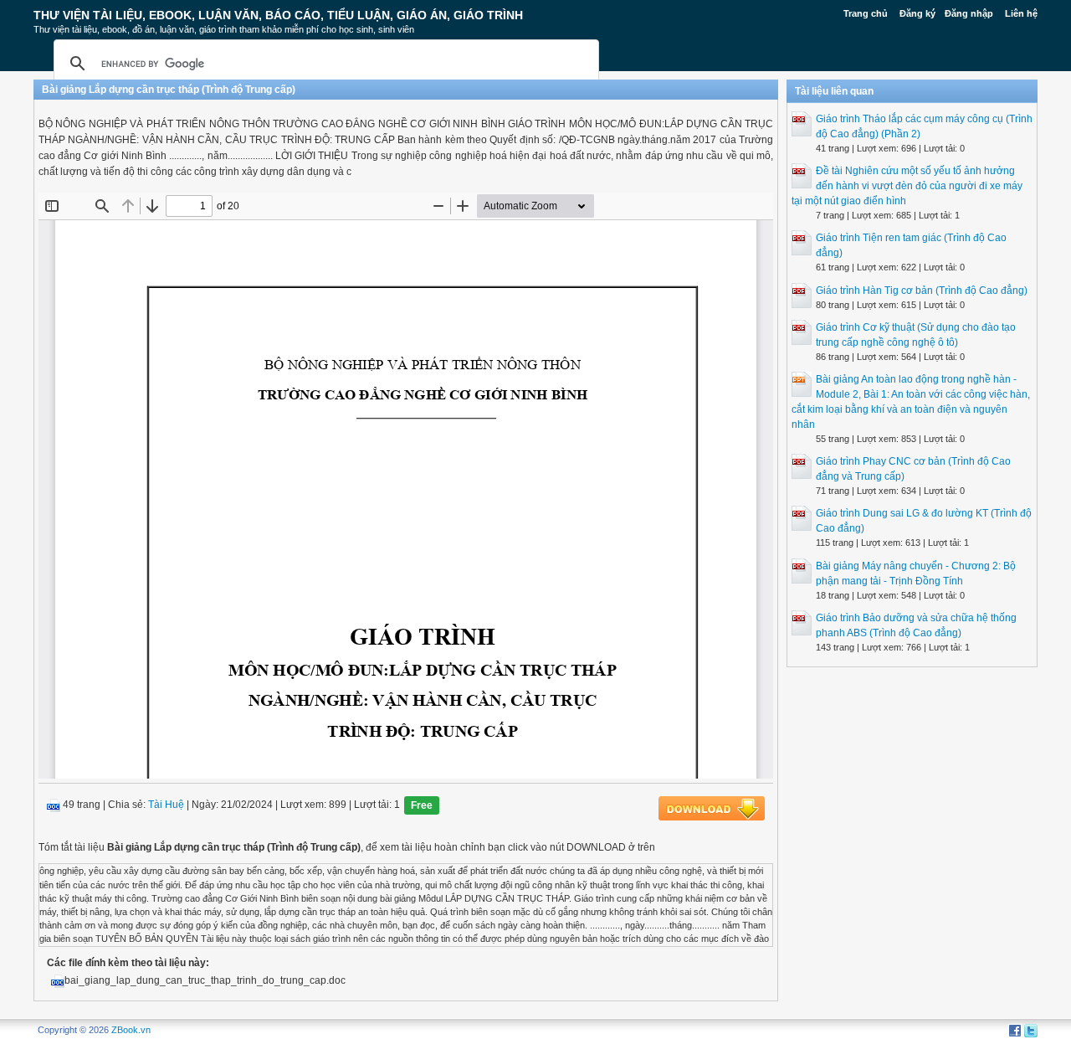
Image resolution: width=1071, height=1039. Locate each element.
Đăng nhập (969, 13)
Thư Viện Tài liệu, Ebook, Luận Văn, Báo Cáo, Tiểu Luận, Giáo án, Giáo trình (278, 15)
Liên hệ (1021, 13)
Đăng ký (917, 13)
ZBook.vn (131, 1030)
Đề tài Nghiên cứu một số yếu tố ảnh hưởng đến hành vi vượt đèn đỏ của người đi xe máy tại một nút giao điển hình (907, 186)
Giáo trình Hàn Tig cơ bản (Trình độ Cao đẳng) (921, 290)
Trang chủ (865, 13)
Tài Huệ (166, 805)
